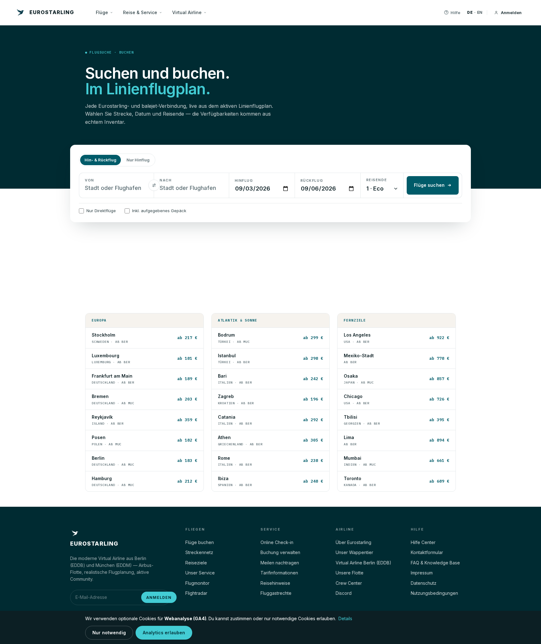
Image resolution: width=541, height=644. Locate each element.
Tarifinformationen (279, 572)
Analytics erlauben (164, 632)
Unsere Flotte (349, 572)
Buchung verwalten (280, 552)
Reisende (376, 180)
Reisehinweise (275, 583)
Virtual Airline (187, 12)
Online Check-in (276, 542)
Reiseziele (196, 562)
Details (345, 618)
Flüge (102, 12)
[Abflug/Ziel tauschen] (154, 185)
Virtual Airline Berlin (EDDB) (363, 562)
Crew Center (349, 583)
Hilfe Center (423, 542)
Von (89, 180)
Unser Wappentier (354, 552)
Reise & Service (140, 12)
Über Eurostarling (353, 542)
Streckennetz (199, 552)
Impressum (422, 572)
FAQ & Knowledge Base (435, 562)
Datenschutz (423, 583)
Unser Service (200, 572)
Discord (344, 593)
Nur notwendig (109, 632)
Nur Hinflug (138, 159)
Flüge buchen (199, 542)
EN (479, 12)
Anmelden (511, 12)
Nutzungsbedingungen (434, 593)
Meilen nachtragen (279, 562)
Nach (166, 180)
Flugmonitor (197, 583)
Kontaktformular (427, 552)
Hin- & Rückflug (100, 159)
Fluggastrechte (275, 593)
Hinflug (244, 180)
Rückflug (312, 180)
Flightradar (196, 593)
